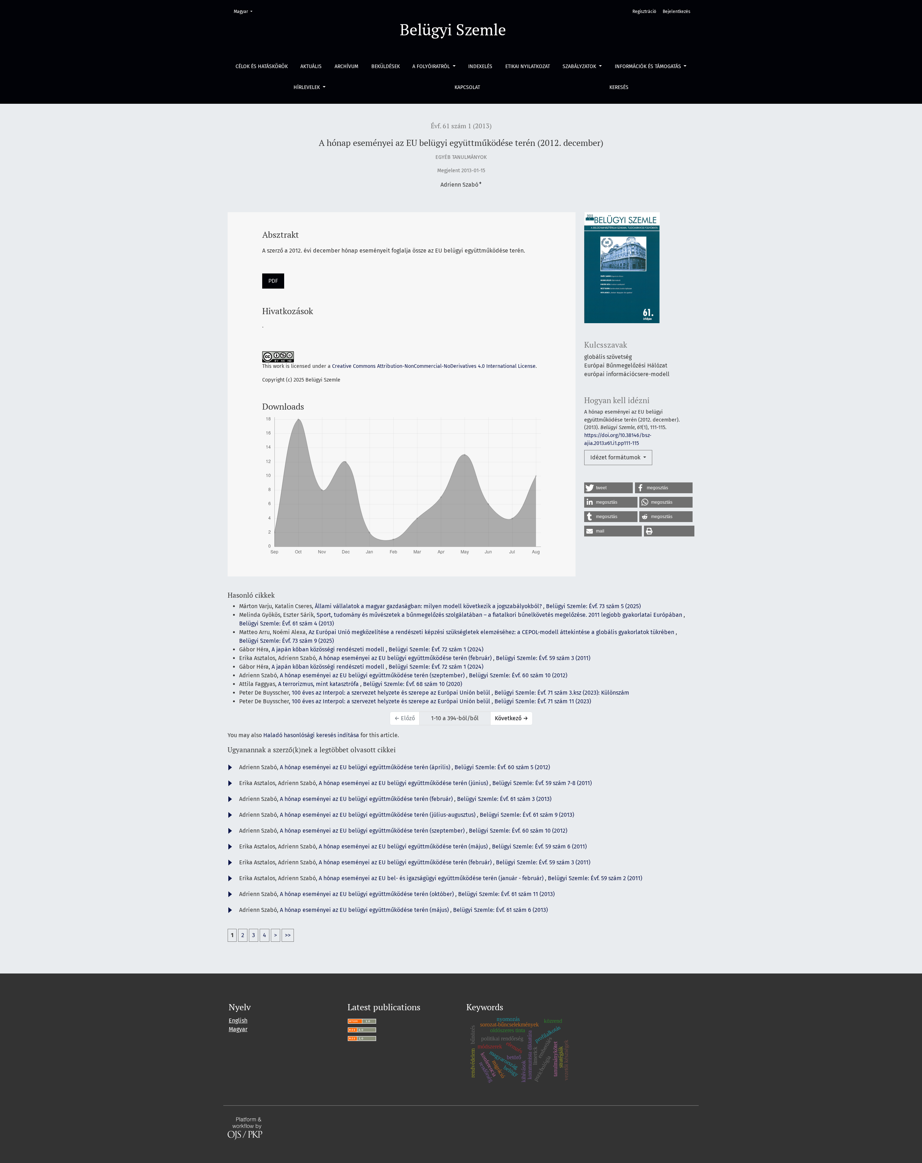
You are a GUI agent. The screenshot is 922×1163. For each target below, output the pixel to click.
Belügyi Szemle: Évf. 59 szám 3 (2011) (543, 658)
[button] (608, 487)
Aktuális (311, 66)
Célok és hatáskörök (262, 66)
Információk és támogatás (648, 66)
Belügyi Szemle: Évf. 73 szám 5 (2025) (593, 606)
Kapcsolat (467, 87)
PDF (273, 280)
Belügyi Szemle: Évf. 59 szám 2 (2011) (595, 878)
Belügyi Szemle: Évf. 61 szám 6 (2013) (500, 909)
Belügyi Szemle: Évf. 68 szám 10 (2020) (412, 684)
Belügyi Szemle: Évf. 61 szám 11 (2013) (506, 894)
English (238, 1020)
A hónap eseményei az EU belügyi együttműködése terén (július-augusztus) (378, 814)
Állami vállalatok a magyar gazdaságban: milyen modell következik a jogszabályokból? (429, 606)
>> (288, 935)
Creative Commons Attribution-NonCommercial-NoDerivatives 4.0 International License (434, 366)
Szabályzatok (580, 66)
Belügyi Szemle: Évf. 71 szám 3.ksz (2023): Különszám (561, 692)
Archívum (346, 66)
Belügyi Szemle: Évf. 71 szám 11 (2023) (542, 701)
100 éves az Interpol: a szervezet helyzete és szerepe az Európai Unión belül (392, 692)
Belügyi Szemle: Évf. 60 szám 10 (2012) (518, 675)
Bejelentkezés (676, 11)
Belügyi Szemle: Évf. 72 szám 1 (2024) (436, 649)
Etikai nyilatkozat (527, 66)
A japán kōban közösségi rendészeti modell (329, 649)
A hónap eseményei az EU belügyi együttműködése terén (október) (367, 894)
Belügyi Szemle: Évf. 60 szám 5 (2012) (502, 767)
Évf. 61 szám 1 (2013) (461, 126)
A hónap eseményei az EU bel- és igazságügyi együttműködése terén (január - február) (432, 878)
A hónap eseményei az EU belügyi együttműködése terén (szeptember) (373, 675)
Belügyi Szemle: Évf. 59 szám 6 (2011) (539, 846)
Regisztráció (644, 11)
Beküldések (385, 66)
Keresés (618, 87)
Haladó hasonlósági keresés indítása (311, 735)
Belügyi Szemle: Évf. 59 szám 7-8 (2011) (542, 783)
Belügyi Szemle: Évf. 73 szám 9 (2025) (286, 640)
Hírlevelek (307, 87)
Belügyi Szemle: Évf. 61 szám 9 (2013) (527, 814)
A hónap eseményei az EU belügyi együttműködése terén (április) (366, 767)
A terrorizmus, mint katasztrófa (319, 684)
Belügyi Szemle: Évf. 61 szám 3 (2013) (504, 799)
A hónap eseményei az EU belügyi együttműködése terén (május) (404, 846)
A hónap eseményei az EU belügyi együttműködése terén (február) (406, 658)
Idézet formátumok (616, 457)
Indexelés (480, 66)
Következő (511, 718)
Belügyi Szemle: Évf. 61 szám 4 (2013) (286, 623)
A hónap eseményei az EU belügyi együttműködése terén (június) (404, 783)
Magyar (245, 11)
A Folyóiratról (431, 66)
